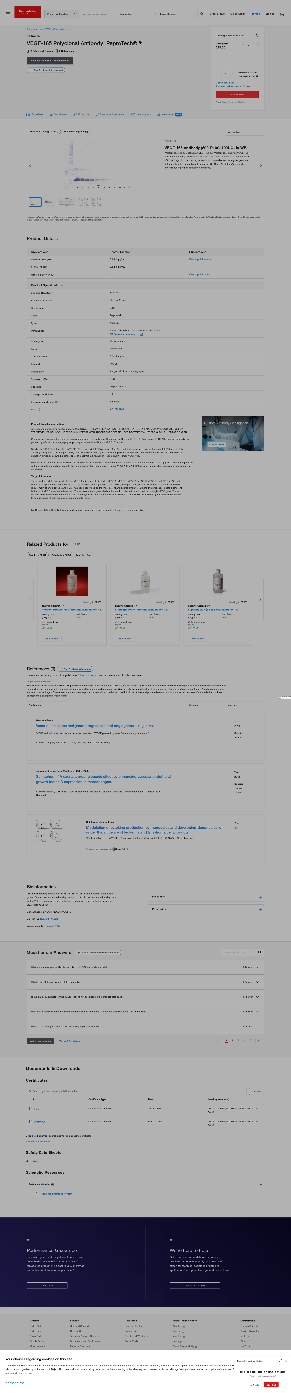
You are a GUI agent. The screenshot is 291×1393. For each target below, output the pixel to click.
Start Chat (271, 1385)
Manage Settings (14, 1382)
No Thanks (254, 1385)
